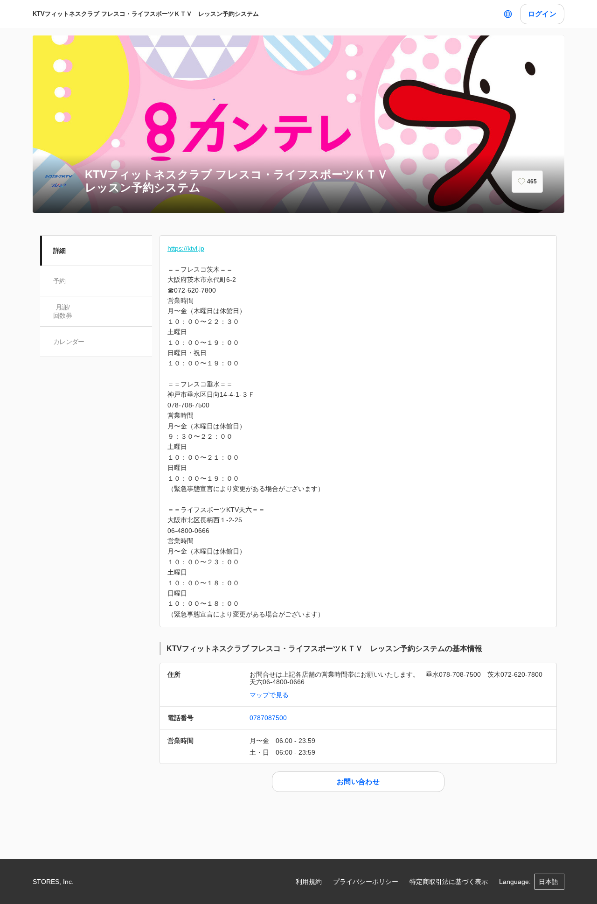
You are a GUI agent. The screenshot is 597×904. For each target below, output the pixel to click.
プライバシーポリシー (365, 881)
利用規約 (309, 881)
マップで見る (269, 695)
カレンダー (68, 341)
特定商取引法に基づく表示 (449, 881)
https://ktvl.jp (185, 248)
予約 (59, 281)
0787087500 (268, 718)
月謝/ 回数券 (62, 311)
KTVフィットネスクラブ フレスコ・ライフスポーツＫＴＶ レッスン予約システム (146, 13)
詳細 (59, 250)
